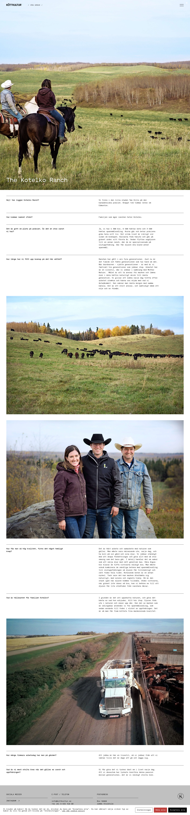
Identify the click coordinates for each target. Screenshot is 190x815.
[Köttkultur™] (14, 5)
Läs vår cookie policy (73, 811)
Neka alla (160, 810)
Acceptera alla (177, 810)
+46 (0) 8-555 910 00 (62, 804)
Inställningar (144, 810)
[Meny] (182, 5)
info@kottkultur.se (61, 801)
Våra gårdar (35, 5)
